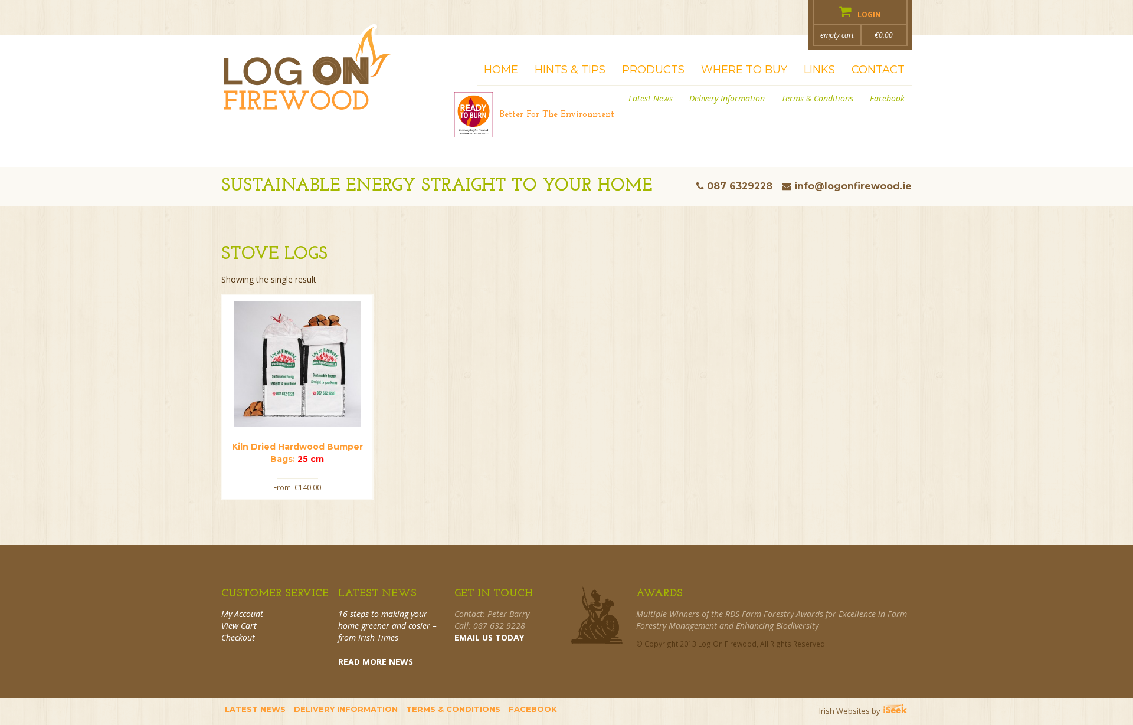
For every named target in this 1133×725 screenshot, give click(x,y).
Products (653, 69)
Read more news (375, 661)
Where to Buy (744, 69)
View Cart (239, 625)
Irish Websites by (865, 711)
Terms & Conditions (817, 98)
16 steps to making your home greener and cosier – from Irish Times (387, 625)
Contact (878, 69)
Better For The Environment (557, 114)
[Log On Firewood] (307, 76)
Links (819, 69)
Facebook (887, 98)
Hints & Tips (570, 69)
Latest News (650, 98)
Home (501, 69)
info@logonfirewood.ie (853, 186)
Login (868, 14)
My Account (242, 613)
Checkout (238, 637)
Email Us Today (489, 637)
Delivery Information (727, 98)
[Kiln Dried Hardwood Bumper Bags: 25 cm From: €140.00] (297, 364)
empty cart (837, 35)
